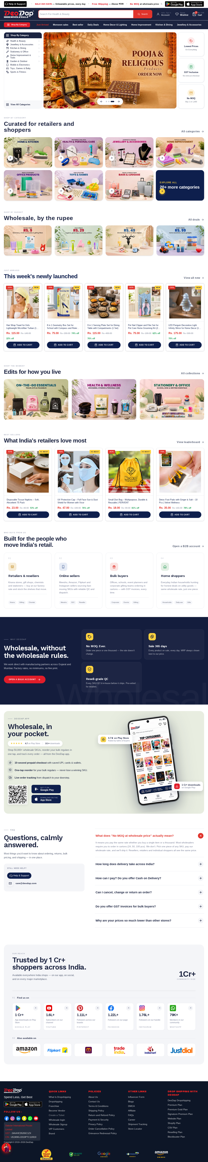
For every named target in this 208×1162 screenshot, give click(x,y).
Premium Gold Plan (178, 1109)
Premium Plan (175, 1105)
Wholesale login (57, 1120)
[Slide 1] (107, 101)
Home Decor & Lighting (115, 25)
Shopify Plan (174, 1123)
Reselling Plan (175, 1132)
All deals (194, 219)
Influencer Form (136, 1097)
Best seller (78, 25)
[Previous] (101, 101)
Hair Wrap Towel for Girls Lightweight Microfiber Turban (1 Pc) (21, 327)
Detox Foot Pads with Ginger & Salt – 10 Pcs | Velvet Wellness (178, 501)
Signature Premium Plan (180, 1114)
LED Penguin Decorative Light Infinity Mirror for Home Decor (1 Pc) (184, 327)
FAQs (131, 1115)
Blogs (131, 1101)
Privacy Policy (95, 1124)
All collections (190, 373)
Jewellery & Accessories (189, 25)
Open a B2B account (186, 546)
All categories (190, 131)
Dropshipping (55, 1101)
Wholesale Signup (58, 1124)
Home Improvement (141, 25)
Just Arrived (42, 25)
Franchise (54, 1106)
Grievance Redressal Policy (102, 1133)
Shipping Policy (96, 1110)
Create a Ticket (56, 1115)
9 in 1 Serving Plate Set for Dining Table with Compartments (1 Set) (103, 326)
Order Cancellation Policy (101, 1129)
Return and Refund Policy (101, 1115)
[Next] (119, 101)
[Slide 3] (113, 101)
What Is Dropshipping (60, 1097)
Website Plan (174, 1118)
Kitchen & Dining (164, 25)
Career (131, 1119)
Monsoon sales (60, 25)
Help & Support (17, 4)
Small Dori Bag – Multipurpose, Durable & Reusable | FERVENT (127, 501)
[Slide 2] (111, 101)
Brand (52, 1133)
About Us (93, 1097)
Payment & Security (98, 1119)
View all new (192, 277)
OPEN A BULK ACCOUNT (22, 679)
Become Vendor (57, 1110)
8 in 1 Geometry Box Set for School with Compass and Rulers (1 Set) (62, 327)
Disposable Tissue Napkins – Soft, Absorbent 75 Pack (23, 501)
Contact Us (94, 1101)
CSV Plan (172, 1127)
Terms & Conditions (98, 1106)
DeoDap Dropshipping (179, 1100)
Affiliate (132, 1110)
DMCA (131, 1106)
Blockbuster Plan (176, 1137)
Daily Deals (93, 25)
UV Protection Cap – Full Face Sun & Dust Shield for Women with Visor (78, 501)
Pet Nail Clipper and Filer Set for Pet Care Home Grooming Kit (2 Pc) (143, 327)
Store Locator (135, 1129)
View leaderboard (188, 442)
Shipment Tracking (137, 1124)
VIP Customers (56, 1129)
